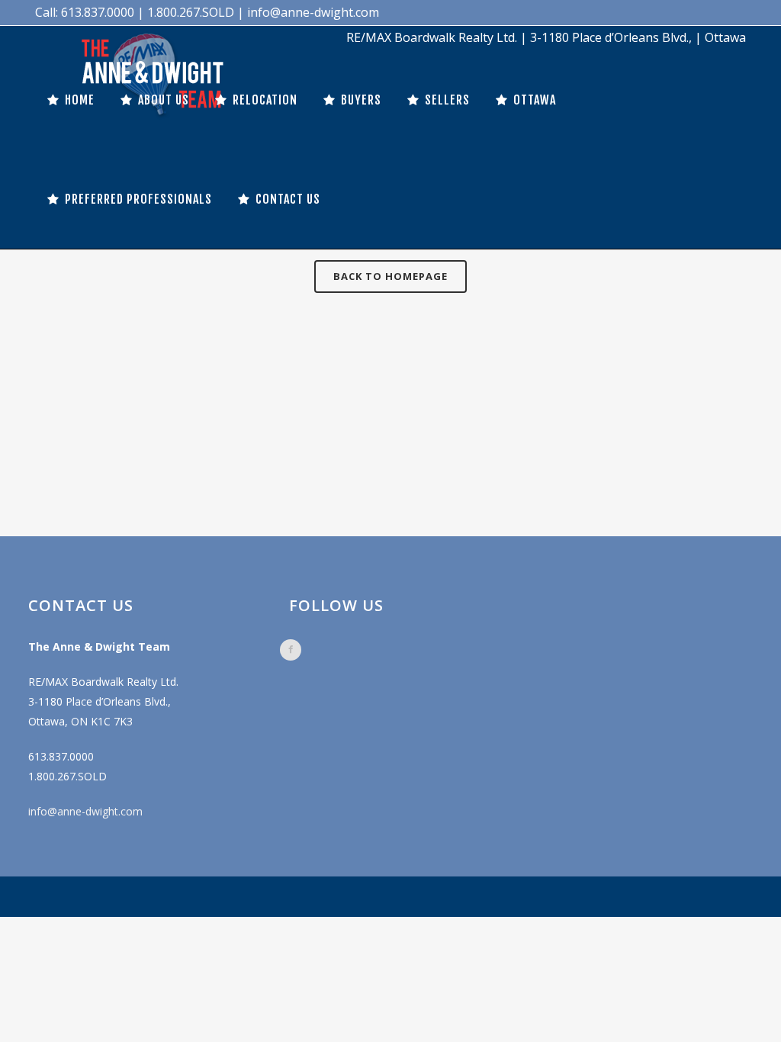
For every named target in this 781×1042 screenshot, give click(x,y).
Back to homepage (390, 276)
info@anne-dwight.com (85, 811)
